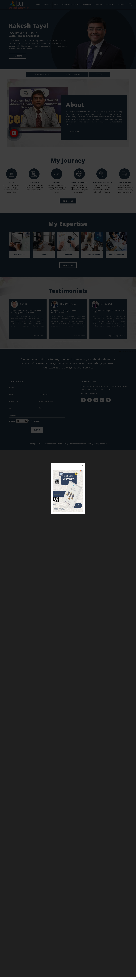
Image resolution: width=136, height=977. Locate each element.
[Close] (82, 465)
